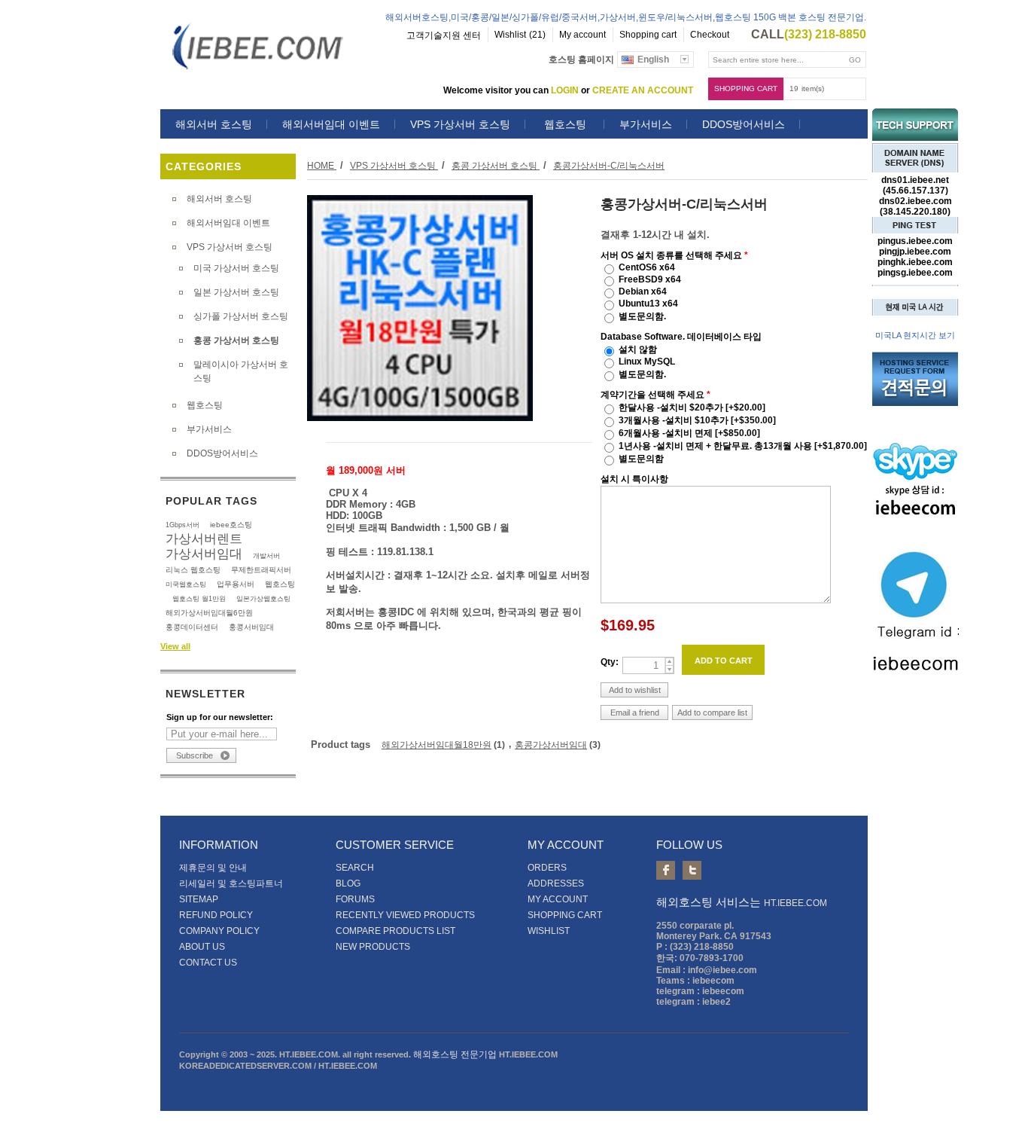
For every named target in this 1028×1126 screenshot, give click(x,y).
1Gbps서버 (182, 525)
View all (175, 646)
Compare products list (395, 931)
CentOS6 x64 (647, 267)
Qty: (610, 662)
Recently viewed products (405, 915)
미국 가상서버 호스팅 (236, 268)
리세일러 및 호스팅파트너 (231, 883)
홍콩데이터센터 (192, 627)
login (565, 90)
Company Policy (219, 931)
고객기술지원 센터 (443, 35)
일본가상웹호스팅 (263, 599)
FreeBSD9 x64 (650, 279)
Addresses (556, 883)
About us (202, 946)
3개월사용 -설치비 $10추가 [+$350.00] (697, 420)
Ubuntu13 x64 (648, 303)
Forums (355, 899)
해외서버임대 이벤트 (331, 124)
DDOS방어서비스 (743, 124)
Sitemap (198, 899)
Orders (547, 867)
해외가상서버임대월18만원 (436, 745)
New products (373, 946)
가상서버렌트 (204, 538)
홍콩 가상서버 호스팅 (236, 340)
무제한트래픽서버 (261, 570)
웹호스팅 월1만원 (199, 599)
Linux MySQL (647, 361)
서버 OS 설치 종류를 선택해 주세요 (672, 255)
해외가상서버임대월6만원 (209, 613)
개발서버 (266, 556)
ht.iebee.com (795, 903)
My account (582, 34)
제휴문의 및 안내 (213, 867)
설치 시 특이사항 (634, 479)
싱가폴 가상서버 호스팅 (240, 316)
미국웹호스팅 (186, 584)
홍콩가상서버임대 (551, 745)
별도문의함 (641, 458)
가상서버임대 (204, 553)
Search (355, 867)
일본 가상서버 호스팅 (236, 292)
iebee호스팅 (231, 524)
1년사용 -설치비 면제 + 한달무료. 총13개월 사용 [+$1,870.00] (743, 446)
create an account (642, 90)
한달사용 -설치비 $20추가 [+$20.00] (692, 407)
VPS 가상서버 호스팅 (460, 124)
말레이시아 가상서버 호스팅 (240, 371)
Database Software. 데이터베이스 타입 (681, 336)
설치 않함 (638, 349)
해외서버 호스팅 (213, 124)
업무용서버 (235, 584)
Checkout (709, 34)
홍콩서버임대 (251, 627)
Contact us (208, 962)
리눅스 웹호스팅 (193, 570)
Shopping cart (745, 88)
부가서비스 (645, 124)
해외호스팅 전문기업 (455, 1054)
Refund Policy (216, 915)
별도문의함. (642, 316)
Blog (348, 883)
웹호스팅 (565, 124)
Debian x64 (643, 291)
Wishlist (549, 931)
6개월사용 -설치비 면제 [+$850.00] (689, 433)
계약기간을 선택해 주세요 (654, 394)
